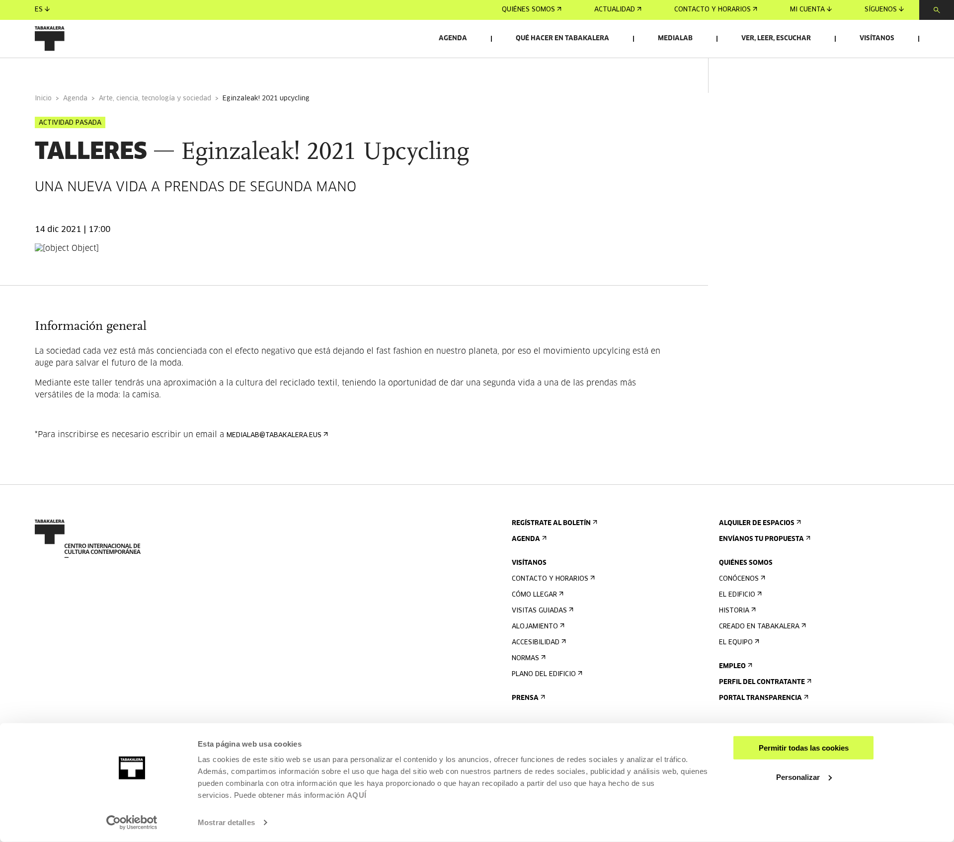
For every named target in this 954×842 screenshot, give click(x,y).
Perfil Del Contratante (762, 682)
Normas (525, 658)
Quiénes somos (528, 9)
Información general (74, 71)
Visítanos (877, 38)
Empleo (732, 666)
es (39, 9)
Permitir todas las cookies (804, 748)
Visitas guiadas (539, 611)
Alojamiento (535, 626)
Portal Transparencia (760, 698)
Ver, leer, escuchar (776, 38)
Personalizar (798, 776)
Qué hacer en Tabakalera (562, 38)
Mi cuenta (807, 9)
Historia (734, 611)
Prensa (525, 698)
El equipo (736, 642)
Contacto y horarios (712, 9)
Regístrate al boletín (551, 523)
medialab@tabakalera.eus (274, 435)
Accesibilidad (535, 642)
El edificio (737, 595)
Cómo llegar (534, 595)
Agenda (453, 38)
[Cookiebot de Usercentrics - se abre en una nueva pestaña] (131, 822)
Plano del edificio (544, 674)
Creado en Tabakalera (759, 626)
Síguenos (881, 9)
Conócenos (739, 579)
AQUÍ (357, 795)
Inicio (43, 98)
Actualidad (614, 9)
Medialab (675, 38)
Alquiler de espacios (757, 523)
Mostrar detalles (226, 822)
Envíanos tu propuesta (761, 539)
